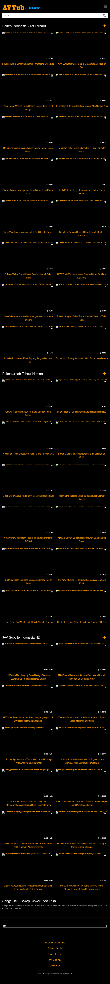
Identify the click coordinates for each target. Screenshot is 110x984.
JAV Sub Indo (55, 959)
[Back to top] (105, 977)
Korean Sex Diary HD (55, 942)
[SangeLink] (21, 7)
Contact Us (55, 965)
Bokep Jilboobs (55, 948)
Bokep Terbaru (55, 954)
